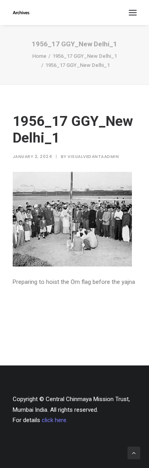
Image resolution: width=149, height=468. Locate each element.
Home (39, 56)
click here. (55, 420)
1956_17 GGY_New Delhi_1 (84, 56)
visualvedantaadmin (93, 157)
